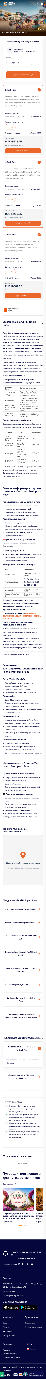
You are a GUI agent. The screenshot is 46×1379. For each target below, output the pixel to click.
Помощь (7, 1278)
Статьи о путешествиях (33, 1327)
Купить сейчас (21, 151)
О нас (5, 1323)
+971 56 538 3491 (9, 1291)
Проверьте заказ (9, 1336)
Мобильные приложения (15, 1301)
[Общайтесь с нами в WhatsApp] (2, 1374)
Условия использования (11, 1357)
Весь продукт (7, 1331)
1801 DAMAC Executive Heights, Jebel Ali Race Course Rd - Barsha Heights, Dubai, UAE (22, 1285)
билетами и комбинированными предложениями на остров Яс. (22, 616)
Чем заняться (29, 1323)
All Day (10, 127)
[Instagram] (19, 1264)
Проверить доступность (21, 75)
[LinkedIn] (23, 1264)
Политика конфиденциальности (10, 1351)
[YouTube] (32, 1264)
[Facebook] (27, 1264)
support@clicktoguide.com (13, 1296)
